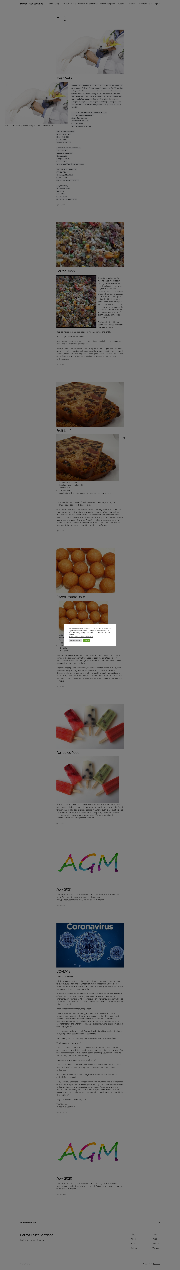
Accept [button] (86, 641)
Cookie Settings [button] (75, 641)
